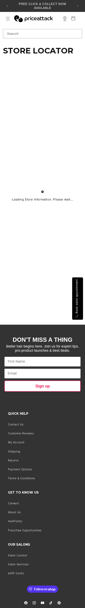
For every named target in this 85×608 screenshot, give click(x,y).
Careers (13, 503)
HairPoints (15, 521)
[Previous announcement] (7, 6)
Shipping (14, 451)
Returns (13, 460)
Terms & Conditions (21, 478)
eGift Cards (16, 573)
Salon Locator (17, 555)
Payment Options (20, 469)
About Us (14, 512)
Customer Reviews (21, 433)
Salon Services (18, 564)
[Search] (77, 33)
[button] (8, 18)
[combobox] (42, 33)
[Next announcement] (77, 6)
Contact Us (16, 424)
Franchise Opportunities (25, 530)
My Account (16, 442)
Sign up (42, 386)
